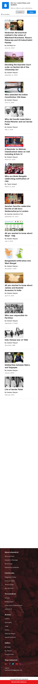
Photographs (9, 601)
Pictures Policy (10, 581)
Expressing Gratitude (12, 567)
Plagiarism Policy (10, 577)
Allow (31, 12)
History (7, 630)
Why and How (9, 556)
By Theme (8, 651)
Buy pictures (9, 588)
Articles (7, 598)
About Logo (8, 564)
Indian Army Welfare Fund (13, 605)
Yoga (6, 626)
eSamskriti (8, 609)
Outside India (9, 654)
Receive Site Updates (19, 682)
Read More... (22, 27)
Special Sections (10, 637)
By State (8, 647)
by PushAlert (6, 14)
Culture (7, 618)
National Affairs (10, 633)
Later (20, 12)
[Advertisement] (19, 473)
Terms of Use (9, 584)
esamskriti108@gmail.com (13, 670)
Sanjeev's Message (11, 560)
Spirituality (8, 622)
